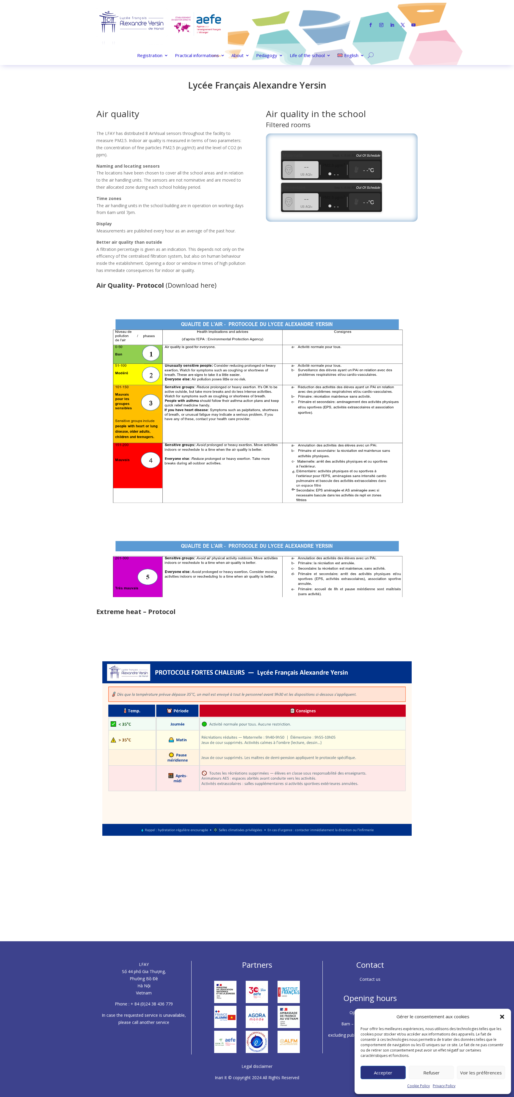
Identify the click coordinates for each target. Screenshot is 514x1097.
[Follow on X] (403, 25)
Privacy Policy (444, 1085)
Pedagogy (266, 55)
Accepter (383, 1073)
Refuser (431, 1073)
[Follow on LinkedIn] (392, 25)
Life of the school (307, 55)
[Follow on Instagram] (381, 25)
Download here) (192, 285)
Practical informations (197, 55)
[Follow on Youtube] (413, 25)
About (237, 55)
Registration (149, 55)
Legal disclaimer (257, 1066)
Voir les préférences (481, 1073)
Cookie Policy (418, 1085)
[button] (502, 1017)
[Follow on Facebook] (370, 25)
